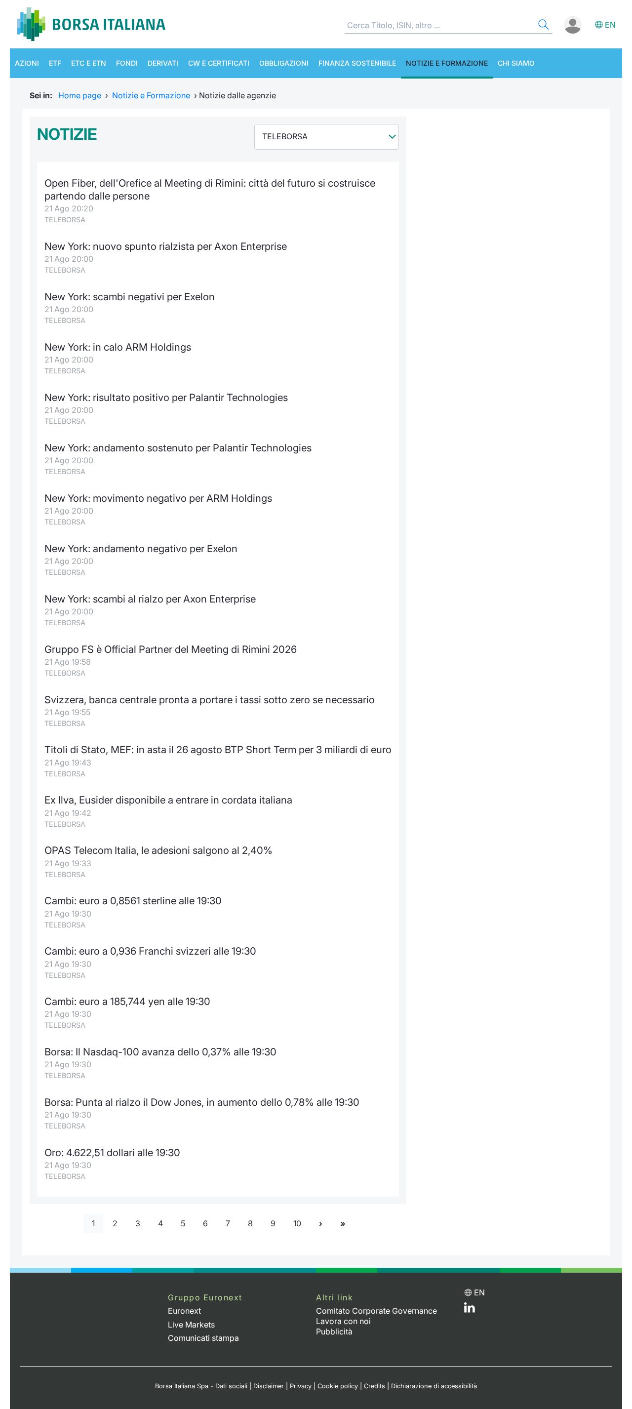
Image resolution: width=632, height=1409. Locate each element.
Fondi (127, 63)
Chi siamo (516, 63)
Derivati (163, 63)
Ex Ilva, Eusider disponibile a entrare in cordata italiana (168, 800)
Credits (374, 1386)
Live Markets (191, 1324)
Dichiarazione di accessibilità (434, 1386)
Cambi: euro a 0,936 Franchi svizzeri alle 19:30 (150, 951)
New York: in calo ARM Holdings (117, 347)
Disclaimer (268, 1386)
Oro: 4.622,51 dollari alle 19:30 (112, 1152)
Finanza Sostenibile (357, 63)
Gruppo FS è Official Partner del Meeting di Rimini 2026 (170, 649)
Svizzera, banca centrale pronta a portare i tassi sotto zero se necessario (209, 699)
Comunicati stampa (203, 1338)
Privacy (301, 1386)
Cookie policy (337, 1386)
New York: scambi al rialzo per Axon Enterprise (150, 599)
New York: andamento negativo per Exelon (140, 548)
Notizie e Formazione (447, 63)
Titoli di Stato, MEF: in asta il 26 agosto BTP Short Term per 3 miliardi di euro (218, 749)
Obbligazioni (284, 63)
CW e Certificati (218, 63)
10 (297, 1223)
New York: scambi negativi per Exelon (129, 296)
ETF (55, 63)
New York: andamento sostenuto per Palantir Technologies (178, 448)
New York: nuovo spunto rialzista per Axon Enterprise (165, 246)
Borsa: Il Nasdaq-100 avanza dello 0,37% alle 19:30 (160, 1052)
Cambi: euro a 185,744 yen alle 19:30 (127, 1001)
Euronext (184, 1311)
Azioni (27, 63)
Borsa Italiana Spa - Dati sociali (201, 1386)
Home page (79, 95)
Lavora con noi (343, 1321)
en (610, 25)
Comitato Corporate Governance (376, 1311)
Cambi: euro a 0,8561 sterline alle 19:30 (133, 900)
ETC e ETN (88, 63)
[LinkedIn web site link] (469, 1310)
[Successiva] (321, 1223)
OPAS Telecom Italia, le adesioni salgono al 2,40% (158, 850)
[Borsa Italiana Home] (91, 24)
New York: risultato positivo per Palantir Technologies (166, 397)
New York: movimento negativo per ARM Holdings (158, 498)
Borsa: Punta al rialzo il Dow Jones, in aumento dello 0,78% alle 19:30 (201, 1102)
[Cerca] (543, 26)
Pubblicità (334, 1331)
